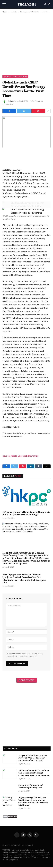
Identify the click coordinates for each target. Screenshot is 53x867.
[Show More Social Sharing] (48, 111)
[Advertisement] (26, 43)
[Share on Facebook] (9, 111)
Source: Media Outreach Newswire (20, 456)
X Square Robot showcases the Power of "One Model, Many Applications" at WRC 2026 (32, 757)
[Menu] (4, 4)
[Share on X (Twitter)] (24, 111)
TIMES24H (13, 845)
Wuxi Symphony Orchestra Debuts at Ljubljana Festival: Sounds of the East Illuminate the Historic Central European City (24, 578)
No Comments (37, 101)
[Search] (49, 4)
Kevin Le (13, 101)
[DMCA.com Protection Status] (10, 817)
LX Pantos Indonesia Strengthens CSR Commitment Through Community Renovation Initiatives (34, 772)
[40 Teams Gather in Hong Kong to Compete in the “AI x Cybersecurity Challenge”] (26, 495)
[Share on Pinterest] (38, 111)
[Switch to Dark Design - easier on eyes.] (45, 4)
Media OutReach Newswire (15, 76)
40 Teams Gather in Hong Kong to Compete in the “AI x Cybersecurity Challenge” (26, 513)
